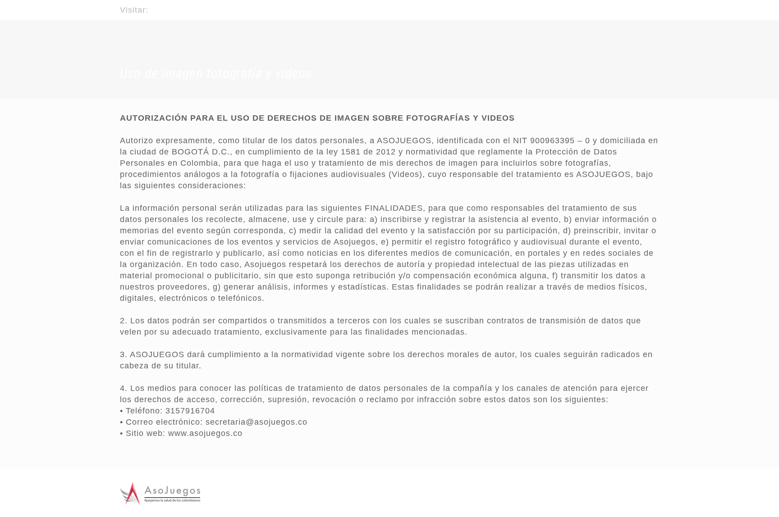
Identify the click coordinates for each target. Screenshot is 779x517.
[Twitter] (642, 6)
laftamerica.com (183, 9)
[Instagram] (654, 6)
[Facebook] (630, 6)
